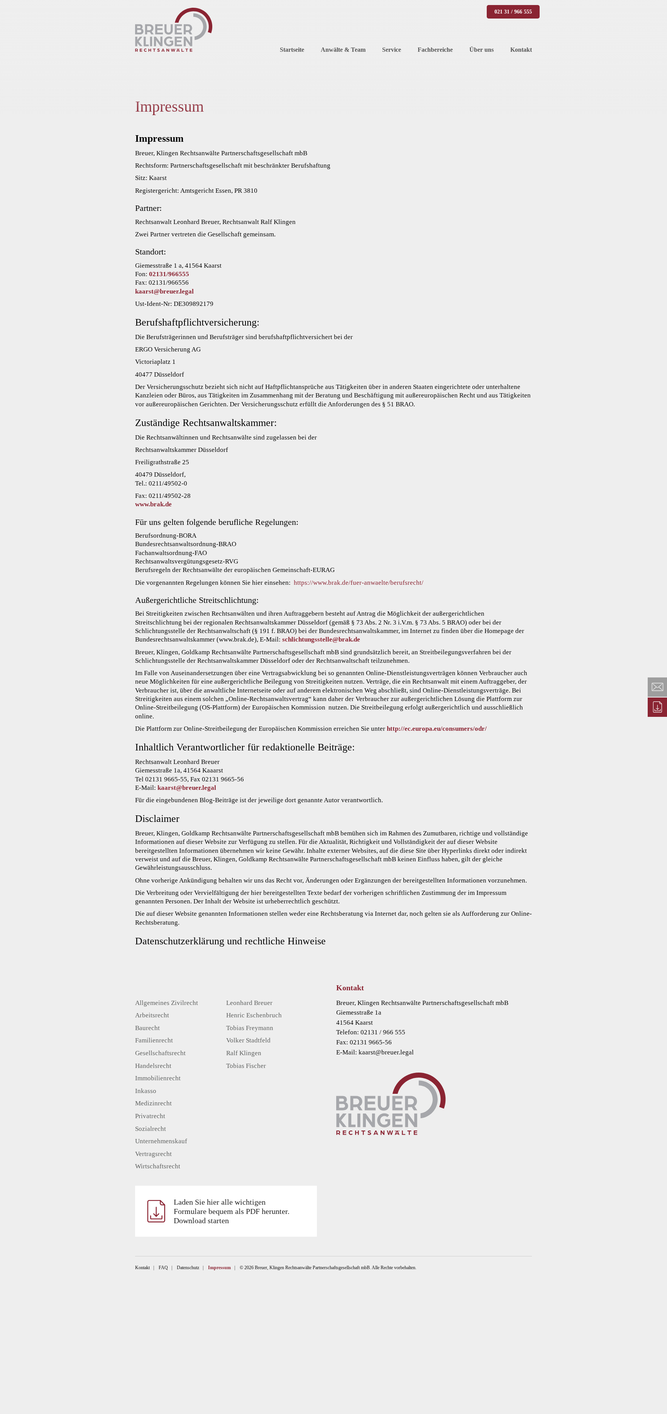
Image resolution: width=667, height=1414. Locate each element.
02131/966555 (169, 274)
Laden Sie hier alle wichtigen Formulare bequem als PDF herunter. (231, 1211)
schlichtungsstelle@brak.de (321, 639)
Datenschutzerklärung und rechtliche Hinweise (230, 941)
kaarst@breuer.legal (164, 291)
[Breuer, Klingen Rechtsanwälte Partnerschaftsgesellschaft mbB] (173, 30)
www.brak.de (153, 504)
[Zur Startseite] (445, 1104)
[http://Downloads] (657, 707)
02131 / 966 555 (383, 1032)
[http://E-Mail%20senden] (657, 687)
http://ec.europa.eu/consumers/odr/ (437, 728)
